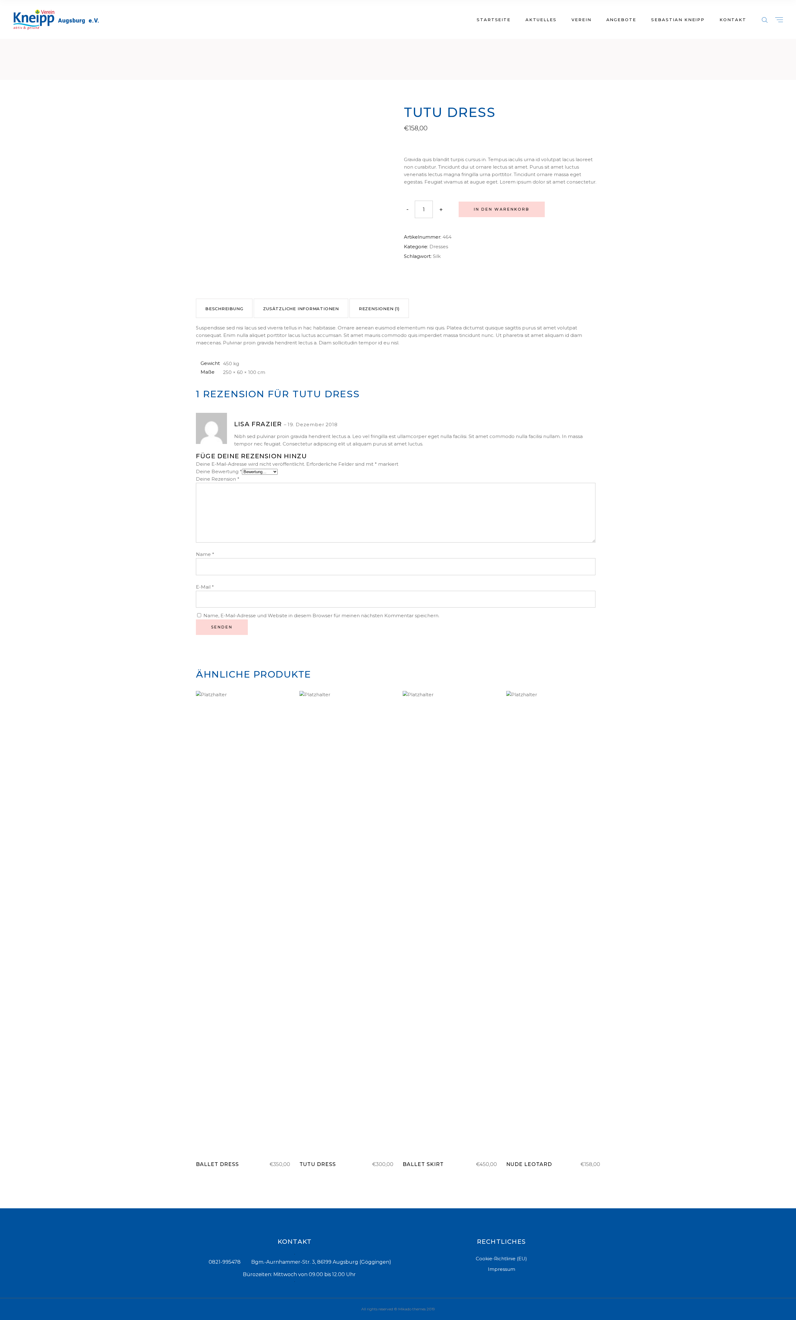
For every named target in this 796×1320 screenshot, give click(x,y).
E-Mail (205, 587)
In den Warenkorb (502, 209)
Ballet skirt (423, 1164)
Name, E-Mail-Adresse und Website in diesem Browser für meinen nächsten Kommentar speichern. (321, 615)
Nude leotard (529, 1164)
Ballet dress (217, 1164)
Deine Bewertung (219, 471)
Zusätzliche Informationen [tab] (301, 308)
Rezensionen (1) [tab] (379, 308)
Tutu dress (317, 1164)
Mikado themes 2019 (416, 1309)
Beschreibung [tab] (224, 308)
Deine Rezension (217, 479)
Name (205, 554)
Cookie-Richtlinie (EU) (501, 1259)
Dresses (438, 247)
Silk (437, 256)
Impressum (501, 1269)
